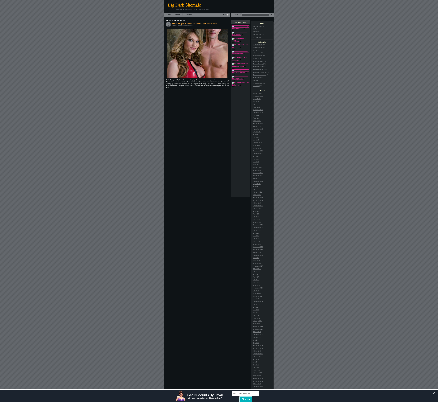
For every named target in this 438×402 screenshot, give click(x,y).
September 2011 (258, 302)
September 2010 (258, 334)
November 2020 (258, 200)
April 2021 (256, 189)
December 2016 (258, 288)
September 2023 (258, 129)
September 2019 (258, 228)
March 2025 (256, 107)
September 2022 (258, 154)
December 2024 (258, 110)
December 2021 (258, 173)
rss (224, 14)
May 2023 (256, 137)
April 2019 (256, 238)
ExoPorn (255, 29)
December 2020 (258, 197)
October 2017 (257, 269)
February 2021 (257, 192)
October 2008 (257, 384)
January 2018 (257, 263)
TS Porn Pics (257, 37)
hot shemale (256, 53)
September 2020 (258, 206)
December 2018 (258, 247)
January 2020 (257, 222)
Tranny (255, 80)
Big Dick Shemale (184, 5)
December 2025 (258, 96)
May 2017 (256, 277)
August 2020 (257, 208)
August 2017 (257, 271)
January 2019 (257, 244)
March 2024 (256, 118)
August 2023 (257, 132)
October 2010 (257, 332)
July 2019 (256, 233)
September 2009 (258, 354)
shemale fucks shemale (260, 72)
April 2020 (256, 217)
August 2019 (257, 230)
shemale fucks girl (258, 66)
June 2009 (256, 362)
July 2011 (256, 307)
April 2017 (256, 280)
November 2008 (258, 381)
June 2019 (256, 236)
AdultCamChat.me (258, 26)
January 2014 (257, 293)
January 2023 (257, 145)
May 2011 (256, 312)
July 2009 (256, 359)
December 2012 (258, 296)
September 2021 (258, 181)
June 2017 (256, 274)
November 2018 (258, 249)
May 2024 (256, 115)
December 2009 (258, 345)
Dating (177, 14)
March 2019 (256, 241)
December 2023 (258, 123)
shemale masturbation (259, 75)
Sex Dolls (256, 58)
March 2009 (256, 370)
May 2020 (256, 214)
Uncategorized (257, 83)
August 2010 (257, 337)
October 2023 (257, 126)
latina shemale (257, 56)
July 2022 (256, 156)
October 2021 (257, 178)
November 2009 (258, 348)
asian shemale (257, 45)
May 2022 (256, 159)
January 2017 (257, 285)
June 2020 (256, 211)
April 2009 (256, 367)
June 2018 (256, 258)
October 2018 (257, 252)
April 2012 (256, 299)
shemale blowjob (258, 61)
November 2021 (258, 175)
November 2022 (258, 151)
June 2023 (256, 134)
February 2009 (257, 373)
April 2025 (256, 104)
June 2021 (256, 186)
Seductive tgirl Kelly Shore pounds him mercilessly (194, 23)
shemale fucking (258, 64)
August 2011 (256, 304)
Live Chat (188, 14)
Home (169, 14)
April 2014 (256, 291)
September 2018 (258, 255)
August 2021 (257, 184)
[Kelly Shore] (197, 53)
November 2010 (258, 329)
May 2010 (256, 343)
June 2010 (256, 340)
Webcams (256, 86)
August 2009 (257, 356)
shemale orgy (257, 77)
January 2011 (257, 323)
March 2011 (256, 318)
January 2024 (257, 121)
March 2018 (256, 260)
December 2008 (258, 378)
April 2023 (256, 140)
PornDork (256, 32)
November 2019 (258, 225)
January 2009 (257, 376)
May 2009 (256, 365)
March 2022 (256, 164)
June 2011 (256, 310)
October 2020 (257, 203)
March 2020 (256, 219)
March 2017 (256, 282)
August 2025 (257, 99)
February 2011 (257, 321)
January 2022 (257, 170)
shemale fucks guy (188, 25)
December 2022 (258, 148)
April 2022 (256, 162)
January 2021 (257, 195)
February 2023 (257, 143)
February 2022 (257, 167)
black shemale (257, 47)
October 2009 (257, 351)
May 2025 (256, 101)
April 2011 (256, 315)
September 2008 (258, 386)
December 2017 (258, 266)
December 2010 (258, 326)
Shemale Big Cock (258, 34)
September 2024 (258, 112)
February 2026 (257, 93)
